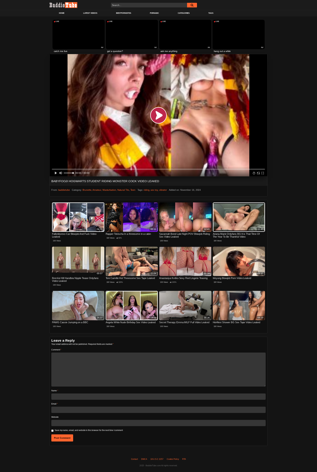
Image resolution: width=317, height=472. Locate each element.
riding (146, 190)
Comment (56, 350)
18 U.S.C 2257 (156, 459)
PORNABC (154, 13)
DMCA (144, 459)
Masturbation (109, 190)
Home (61, 13)
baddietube (64, 190)
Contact (134, 459)
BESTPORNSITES (123, 13)
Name (54, 391)
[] (192, 5)
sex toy (154, 190)
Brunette (87, 190)
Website (54, 417)
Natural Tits (123, 190)
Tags (210, 13)
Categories (184, 13)
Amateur (96, 190)
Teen (133, 190)
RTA (184, 459)
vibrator (163, 190)
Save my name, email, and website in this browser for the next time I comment (89, 430)
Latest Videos (90, 13)
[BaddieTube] (63, 5)
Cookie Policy (173, 459)
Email (54, 404)
